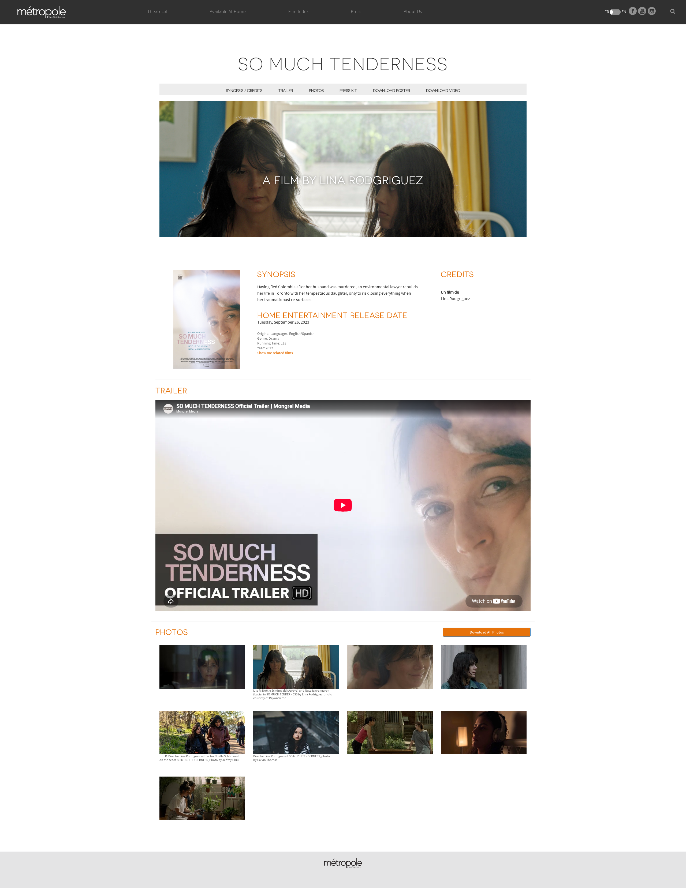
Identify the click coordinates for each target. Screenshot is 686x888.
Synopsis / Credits (244, 90)
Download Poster (391, 90)
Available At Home (228, 11)
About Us (413, 11)
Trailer (285, 90)
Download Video (443, 90)
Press (356, 11)
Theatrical (157, 11)
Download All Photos (487, 632)
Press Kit (348, 90)
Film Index (298, 11)
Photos (316, 90)
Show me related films (275, 352)
